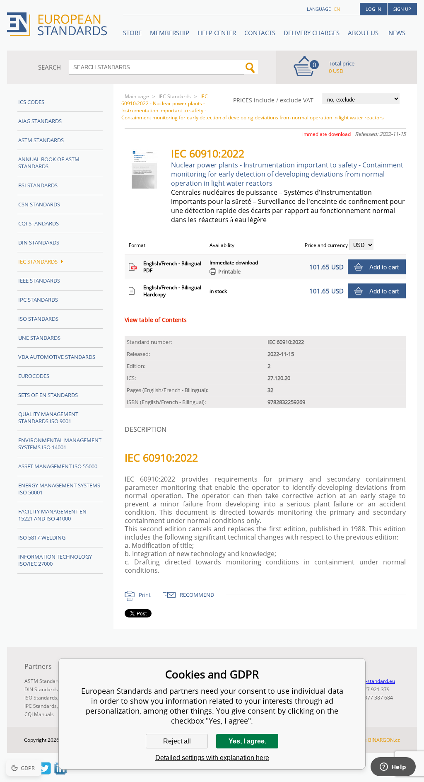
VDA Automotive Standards (56, 357)
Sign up (402, 9)
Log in (373, 9)
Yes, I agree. (247, 741)
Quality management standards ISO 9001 (48, 417)
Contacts (259, 33)
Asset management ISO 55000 (57, 466)
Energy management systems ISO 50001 (59, 489)
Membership (169, 33)
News (396, 33)
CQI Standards (38, 223)
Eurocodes (33, 376)
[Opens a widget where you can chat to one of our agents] (393, 767)
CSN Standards (39, 204)
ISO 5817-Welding (41, 537)
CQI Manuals (39, 714)
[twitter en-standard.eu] (45, 772)
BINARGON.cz (384, 739)
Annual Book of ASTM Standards (49, 162)
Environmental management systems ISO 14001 (59, 443)
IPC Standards (38, 299)
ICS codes (31, 102)
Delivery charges (312, 33)
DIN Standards (38, 242)
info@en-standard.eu (371, 681)
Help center (217, 33)
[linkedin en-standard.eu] (60, 772)
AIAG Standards (40, 121)
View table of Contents (156, 320)
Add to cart (384, 267)
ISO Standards (38, 318)
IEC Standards (175, 96)
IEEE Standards (39, 280)
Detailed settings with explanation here (212, 757)
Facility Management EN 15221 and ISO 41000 (52, 515)
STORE (132, 33)
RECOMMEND (197, 594)
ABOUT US (364, 33)
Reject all (177, 741)
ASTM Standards (41, 140)
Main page (137, 96)
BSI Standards (38, 185)
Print (145, 594)
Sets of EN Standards (48, 395)
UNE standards (39, 337)
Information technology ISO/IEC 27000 (55, 560)
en (337, 9)
